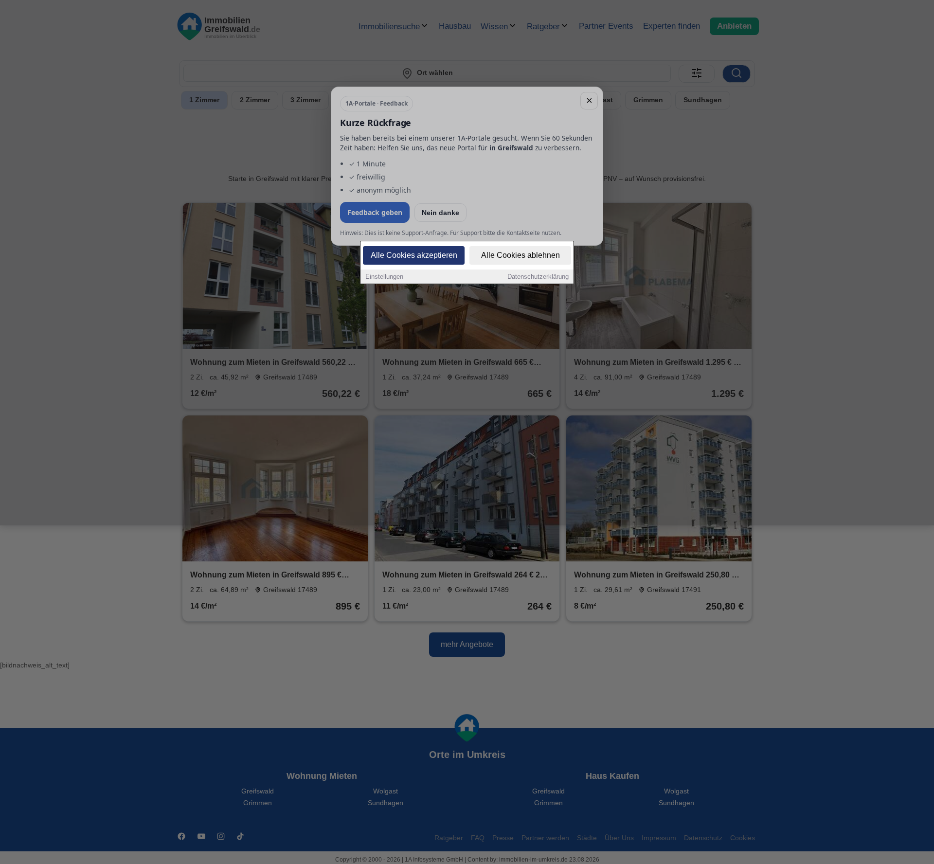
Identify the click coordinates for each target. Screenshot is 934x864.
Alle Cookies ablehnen (520, 255)
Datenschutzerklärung (538, 276)
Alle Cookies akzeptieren (414, 255)
